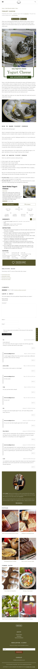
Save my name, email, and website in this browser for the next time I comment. (18, 331)
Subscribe (19, 652)
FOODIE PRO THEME (30, 666)
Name (3, 319)
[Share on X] (37, 331)
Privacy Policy (19, 634)
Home (3, 8)
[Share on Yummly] (37, 340)
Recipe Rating (5, 298)
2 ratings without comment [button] (20, 290)
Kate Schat (4, 190)
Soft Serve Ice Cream (6, 277)
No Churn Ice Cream (6, 279)
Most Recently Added (10, 8)
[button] (2, 201)
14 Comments (15, 15)
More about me (19, 503)
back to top (19, 625)
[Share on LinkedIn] (37, 335)
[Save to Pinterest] (37, 333)
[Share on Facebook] (37, 329)
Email (3, 324)
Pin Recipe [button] (28, 204)
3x (34, 219)
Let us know (18, 263)
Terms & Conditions (19, 637)
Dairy (17, 8)
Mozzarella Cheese (6, 276)
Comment (4, 303)
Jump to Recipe (16, 18)
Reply (33, 348)
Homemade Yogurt (6, 274)
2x (32, 219)
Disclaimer (19, 636)
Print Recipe (23, 18)
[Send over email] (37, 338)
